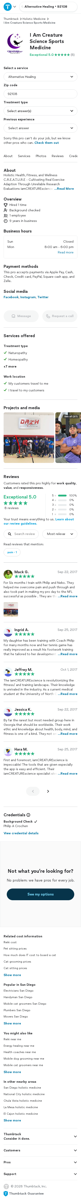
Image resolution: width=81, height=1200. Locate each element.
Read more (66, 252)
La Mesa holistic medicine (21, 1107)
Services (24, 156)
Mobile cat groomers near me (23, 1065)
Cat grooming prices (17, 961)
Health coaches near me (20, 1052)
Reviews (58, 156)
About (8, 156)
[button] (15, 43)
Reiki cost (10, 942)
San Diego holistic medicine (22, 1087)
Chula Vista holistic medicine (23, 1100)
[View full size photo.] (29, 437)
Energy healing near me (19, 1045)
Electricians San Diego (19, 990)
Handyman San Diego (18, 997)
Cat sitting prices (15, 968)
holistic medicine (33, 18)
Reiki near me (12, 1039)
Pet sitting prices (15, 948)
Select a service (16, 68)
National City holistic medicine (24, 1094)
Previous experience (19, 119)
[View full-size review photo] (11, 609)
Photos (41, 156)
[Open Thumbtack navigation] (9, 6)
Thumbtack (11, 18)
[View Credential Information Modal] (27, 815)
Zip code (10, 85)
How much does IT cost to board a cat (30, 955)
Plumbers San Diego (17, 1010)
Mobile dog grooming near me (24, 1058)
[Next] (48, 791)
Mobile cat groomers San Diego (25, 1003)
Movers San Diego (16, 1016)
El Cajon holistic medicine (21, 1113)
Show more (12, 975)
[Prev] (33, 791)
